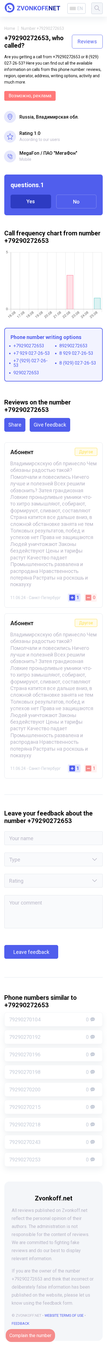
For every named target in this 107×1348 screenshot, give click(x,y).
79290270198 (49, 1072)
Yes (31, 201)
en (80, 8)
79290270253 (49, 1160)
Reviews (87, 41)
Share (14, 425)
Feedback (20, 1323)
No (76, 202)
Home (9, 28)
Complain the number (30, 1335)
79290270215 (49, 1107)
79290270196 (49, 1054)
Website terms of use (64, 1315)
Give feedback (50, 425)
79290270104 (49, 1019)
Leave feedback (31, 952)
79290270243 (49, 1142)
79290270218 (49, 1125)
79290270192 (49, 1037)
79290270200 (49, 1089)
